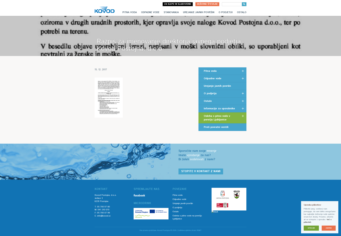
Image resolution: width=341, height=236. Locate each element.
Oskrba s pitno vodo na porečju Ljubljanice (187, 217)
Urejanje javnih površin (198, 12)
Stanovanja (171, 12)
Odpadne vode (150, 12)
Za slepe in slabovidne (177, 4)
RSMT (199, 230)
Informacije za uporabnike (219, 108)
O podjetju (226, 12)
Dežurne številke (207, 4)
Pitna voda (129, 12)
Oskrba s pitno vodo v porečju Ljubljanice (217, 117)
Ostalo (241, 12)
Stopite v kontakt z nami (200, 171)
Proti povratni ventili (216, 127)
